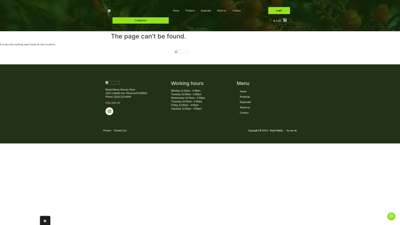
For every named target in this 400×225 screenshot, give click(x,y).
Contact (236, 10)
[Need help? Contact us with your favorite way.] (391, 216)
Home (176, 10)
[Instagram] (109, 111)
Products (190, 10)
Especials (206, 10)
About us (221, 10)
